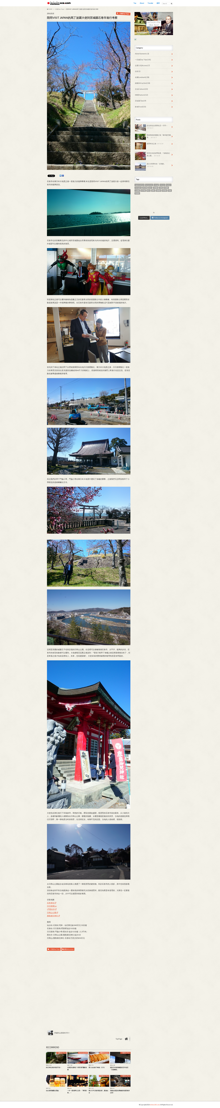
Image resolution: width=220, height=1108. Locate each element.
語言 (158, 3)
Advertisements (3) (142, 54)
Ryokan (168, 185)
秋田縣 (164, 190)
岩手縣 (143, 190)
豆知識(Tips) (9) (140, 101)
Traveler (150, 3)
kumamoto (149, 185)
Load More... (144, 218)
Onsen (162, 185)
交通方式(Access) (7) (142, 65)
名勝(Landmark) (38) (142, 77)
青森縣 (137, 193)
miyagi (156, 185)
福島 (153, 190)
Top (134, 3)
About (142, 3)
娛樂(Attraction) (69, 949)
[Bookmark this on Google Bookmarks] (63, 176)
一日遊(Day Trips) (54, 949)
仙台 (150, 188)
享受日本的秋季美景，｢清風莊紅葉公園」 (158, 154)
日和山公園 (51, 912)
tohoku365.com (155, 1105)
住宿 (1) (137, 71)
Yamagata (138, 188)
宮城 (161, 188)
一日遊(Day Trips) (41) (143, 60)
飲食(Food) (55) (140, 107)
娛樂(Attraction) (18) (142, 83)
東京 (148, 190)
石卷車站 (50, 903)
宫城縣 (156, 188)
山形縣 (137, 190)
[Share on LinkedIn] (60, 176)
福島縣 (158, 190)
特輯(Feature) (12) (141, 95)
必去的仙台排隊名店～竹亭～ (157, 127)
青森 (169, 190)
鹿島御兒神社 (52, 916)
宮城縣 (166, 188)
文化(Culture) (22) (141, 89)
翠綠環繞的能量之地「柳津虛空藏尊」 (159, 136)
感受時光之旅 (155, 144)
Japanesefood (139, 185)
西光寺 (52, 909)
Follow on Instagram (161, 218)
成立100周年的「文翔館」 (156, 165)
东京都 (145, 188)
